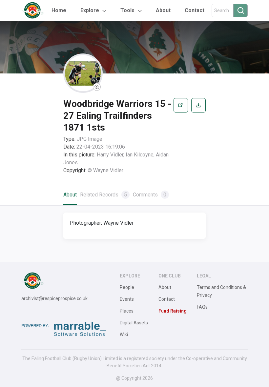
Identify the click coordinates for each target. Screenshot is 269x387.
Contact (194, 10)
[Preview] (181, 136)
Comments (149, 195)
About (163, 10)
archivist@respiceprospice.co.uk (54, 298)
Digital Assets (134, 322)
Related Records (103, 195)
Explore (89, 10)
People (127, 287)
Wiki (124, 334)
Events (127, 299)
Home (59, 10)
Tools (127, 10)
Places (127, 311)
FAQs (202, 307)
